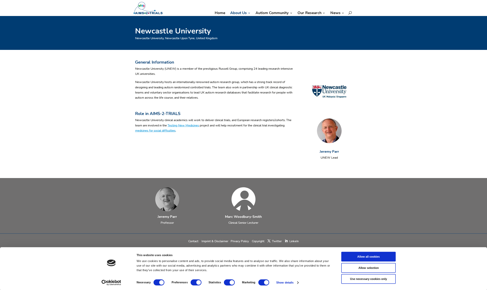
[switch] (196, 282)
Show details (285, 282)
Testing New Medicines (183, 125)
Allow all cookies (368, 256)
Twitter (277, 241)
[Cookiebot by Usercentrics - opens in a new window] (111, 282)
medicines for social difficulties (155, 131)
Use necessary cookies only (368, 278)
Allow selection (368, 267)
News (335, 13)
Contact (193, 241)
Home (220, 13)
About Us (238, 13)
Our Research (309, 13)
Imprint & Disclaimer (214, 241)
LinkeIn (294, 241)
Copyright (258, 241)
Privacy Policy (240, 241)
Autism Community (272, 13)
